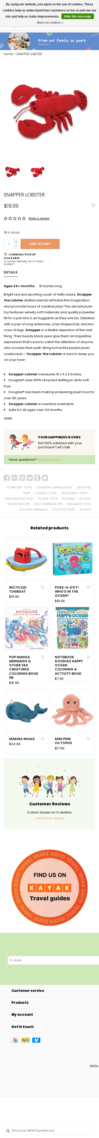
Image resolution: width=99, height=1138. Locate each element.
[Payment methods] (16, 1040)
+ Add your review (49, 818)
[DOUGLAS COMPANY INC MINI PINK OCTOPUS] (72, 710)
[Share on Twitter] (45, 478)
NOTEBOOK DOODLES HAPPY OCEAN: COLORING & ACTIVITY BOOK (69, 665)
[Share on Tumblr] (37, 478)
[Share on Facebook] (7, 478)
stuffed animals (34, 510)
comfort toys (19, 487)
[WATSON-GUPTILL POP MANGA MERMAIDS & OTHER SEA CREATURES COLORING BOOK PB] (26, 628)
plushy (85, 499)
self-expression (48, 504)
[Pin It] (22, 478)
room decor (19, 504)
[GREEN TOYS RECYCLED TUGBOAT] (26, 558)
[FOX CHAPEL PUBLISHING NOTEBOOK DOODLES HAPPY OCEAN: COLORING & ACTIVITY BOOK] (72, 628)
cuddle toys (46, 493)
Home (8, 54)
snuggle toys (79, 504)
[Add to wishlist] (93, 205)
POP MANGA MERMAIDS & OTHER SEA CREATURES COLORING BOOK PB (23, 667)
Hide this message (77, 16)
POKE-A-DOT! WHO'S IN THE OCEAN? (67, 592)
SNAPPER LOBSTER (29, 54)
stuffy (85, 510)
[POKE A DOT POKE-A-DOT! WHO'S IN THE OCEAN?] (72, 558)
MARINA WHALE (22, 739)
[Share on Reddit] (30, 478)
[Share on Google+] (14, 478)
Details (11, 272)
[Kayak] (49, 887)
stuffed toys (63, 510)
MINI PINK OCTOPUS (63, 741)
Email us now (48, 459)
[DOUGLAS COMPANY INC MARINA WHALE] (26, 710)
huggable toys (74, 493)
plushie (68, 499)
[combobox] (49, 1130)
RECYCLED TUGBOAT (18, 590)
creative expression (54, 487)
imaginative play (19, 499)
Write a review (39, 218)
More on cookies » (50, 22)
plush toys (48, 499)
